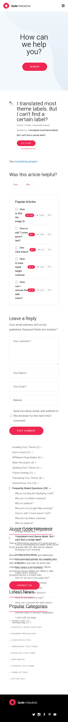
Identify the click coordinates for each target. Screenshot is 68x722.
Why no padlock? (24, 503)
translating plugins (26, 161)
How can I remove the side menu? (21, 290)
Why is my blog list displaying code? (34, 493)
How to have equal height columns (20, 267)
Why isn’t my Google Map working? (34, 508)
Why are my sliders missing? (30, 498)
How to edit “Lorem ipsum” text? (33, 513)
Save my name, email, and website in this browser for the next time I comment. (35, 415)
